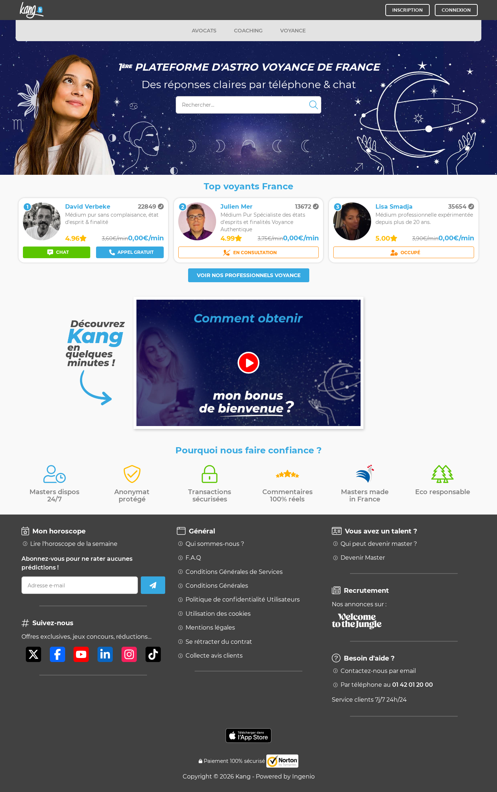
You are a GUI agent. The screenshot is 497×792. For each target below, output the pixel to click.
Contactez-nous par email (378, 671)
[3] (352, 238)
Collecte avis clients (214, 656)
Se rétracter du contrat (219, 642)
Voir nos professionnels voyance (249, 275)
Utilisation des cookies (218, 614)
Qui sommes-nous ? (215, 544)
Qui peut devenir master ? (379, 544)
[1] (42, 238)
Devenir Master (363, 558)
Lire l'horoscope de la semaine (74, 544)
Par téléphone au (387, 685)
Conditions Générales (217, 586)
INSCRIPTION (407, 10)
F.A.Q (193, 558)
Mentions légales (210, 627)
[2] (197, 238)
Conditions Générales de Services (234, 572)
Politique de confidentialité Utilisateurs (243, 599)
